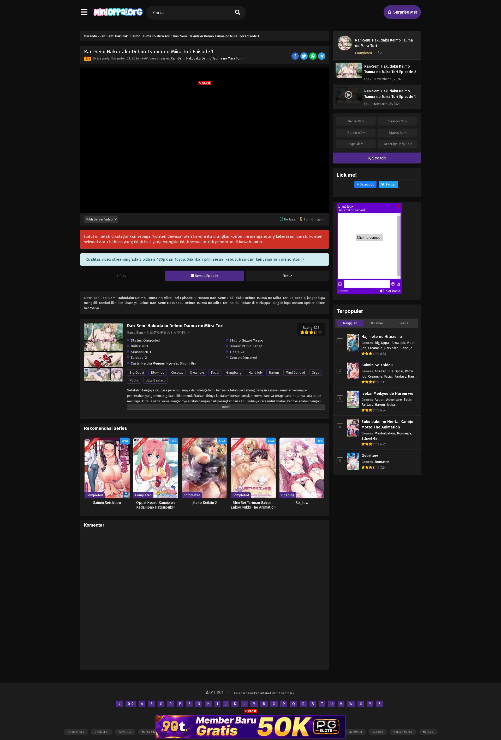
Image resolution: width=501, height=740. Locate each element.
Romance (404, 433)
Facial (215, 372)
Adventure (394, 400)
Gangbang (234, 372)
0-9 (131, 704)
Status (396, 133)
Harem (274, 372)
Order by (396, 144)
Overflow (369, 455)
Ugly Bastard (155, 380)
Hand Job (255, 372)
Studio (354, 133)
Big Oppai (136, 372)
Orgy (315, 372)
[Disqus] (204, 599)
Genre (354, 121)
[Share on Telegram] (322, 56)
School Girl (370, 438)
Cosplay (177, 372)
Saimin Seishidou (377, 365)
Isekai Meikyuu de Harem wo (387, 393)
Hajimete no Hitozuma (381, 336)
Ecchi (407, 400)
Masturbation (385, 433)
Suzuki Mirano (252, 340)
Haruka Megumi (153, 363)
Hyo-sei (172, 363)
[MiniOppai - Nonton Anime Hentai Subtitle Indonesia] (118, 17)
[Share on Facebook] (295, 56)
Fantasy (400, 376)
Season (396, 121)
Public (134, 380)
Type (354, 144)
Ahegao (380, 371)
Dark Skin (391, 348)
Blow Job (157, 372)
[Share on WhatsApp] (313, 56)
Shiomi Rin (188, 363)
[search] (237, 13)
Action (379, 400)
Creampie (197, 372)
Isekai (391, 405)
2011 (147, 352)
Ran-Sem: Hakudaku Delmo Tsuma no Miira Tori (206, 58)
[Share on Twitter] (304, 56)
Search (378, 158)
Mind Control (295, 372)
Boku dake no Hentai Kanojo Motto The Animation (387, 424)
